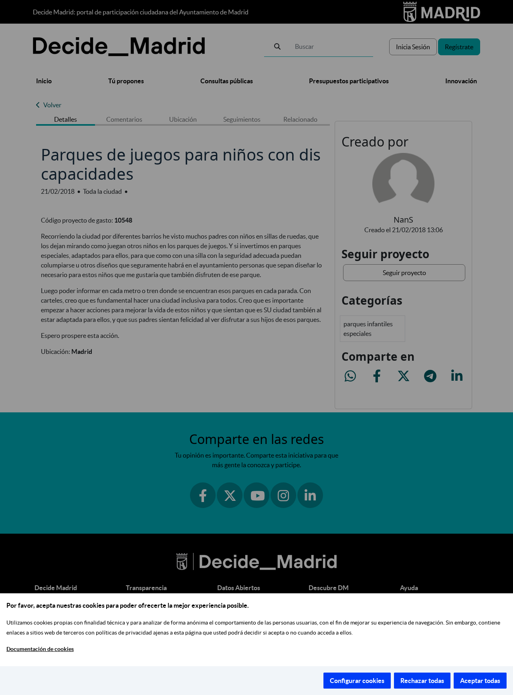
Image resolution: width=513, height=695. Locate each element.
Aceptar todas (480, 680)
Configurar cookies (357, 680)
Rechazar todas (422, 680)
